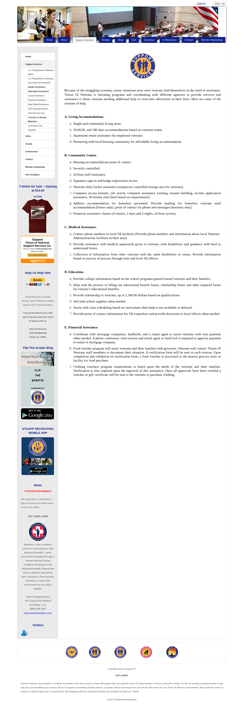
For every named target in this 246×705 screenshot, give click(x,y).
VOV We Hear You (36, 113)
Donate (106, 39)
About (64, 39)
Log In (201, 3)
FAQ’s (28, 136)
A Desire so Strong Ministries (37, 119)
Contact (189, 39)
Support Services (84, 40)
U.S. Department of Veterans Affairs (41, 72)
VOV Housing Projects (38, 109)
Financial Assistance (37, 100)
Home (49, 39)
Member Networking (212, 39)
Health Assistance (37, 87)
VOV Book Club (35, 126)
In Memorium (169, 39)
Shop (120, 39)
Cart (134, 39)
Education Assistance (38, 91)
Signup (220, 3)
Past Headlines (32, 175)
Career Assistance (36, 96)
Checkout (149, 39)
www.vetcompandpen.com (38, 612)
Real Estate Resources (38, 104)
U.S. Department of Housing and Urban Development (40, 80)
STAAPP (32, 130)
